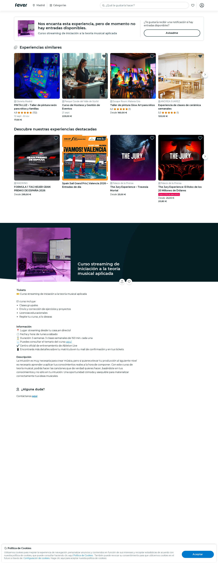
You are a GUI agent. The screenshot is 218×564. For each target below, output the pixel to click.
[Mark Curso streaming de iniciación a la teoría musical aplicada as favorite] (129, 282)
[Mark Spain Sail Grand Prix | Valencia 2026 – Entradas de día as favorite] (104, 138)
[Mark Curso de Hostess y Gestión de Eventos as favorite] (104, 56)
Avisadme (172, 33)
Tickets (171, 280)
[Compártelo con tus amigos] (122, 282)
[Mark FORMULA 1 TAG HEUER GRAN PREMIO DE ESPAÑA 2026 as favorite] (56, 138)
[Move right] (205, 75)
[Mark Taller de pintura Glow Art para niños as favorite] (152, 56)
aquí (69, 341)
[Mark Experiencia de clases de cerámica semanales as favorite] (200, 56)
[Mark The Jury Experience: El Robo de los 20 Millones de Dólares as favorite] (200, 138)
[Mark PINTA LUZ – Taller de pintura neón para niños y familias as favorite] (56, 56)
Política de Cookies (83, 555)
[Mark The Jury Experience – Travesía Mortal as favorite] (152, 138)
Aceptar (198, 554)
